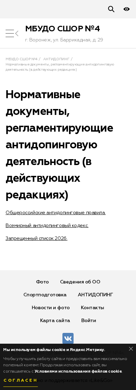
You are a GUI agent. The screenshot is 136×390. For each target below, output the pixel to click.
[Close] (131, 349)
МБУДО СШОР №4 (62, 29)
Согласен (20, 381)
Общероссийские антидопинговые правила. (56, 212)
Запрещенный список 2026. (36, 238)
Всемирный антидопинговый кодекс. (47, 225)
